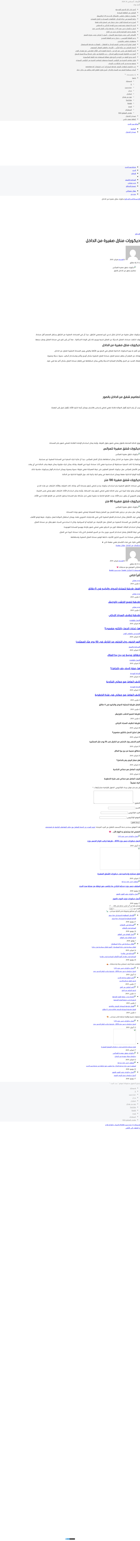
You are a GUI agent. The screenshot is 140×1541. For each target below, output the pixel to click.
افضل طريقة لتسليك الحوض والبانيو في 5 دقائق (114, 588)
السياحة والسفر (130, 180)
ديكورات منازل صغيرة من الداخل (125, 1056)
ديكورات (137, 545)
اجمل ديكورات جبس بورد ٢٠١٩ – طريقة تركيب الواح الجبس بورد (114, 28)
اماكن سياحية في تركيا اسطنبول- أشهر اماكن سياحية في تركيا (114, 947)
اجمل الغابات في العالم (128, 937)
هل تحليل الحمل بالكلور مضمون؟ (122, 628)
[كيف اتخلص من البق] (128, 987)
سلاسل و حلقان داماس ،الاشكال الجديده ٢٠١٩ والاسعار (116, 16)
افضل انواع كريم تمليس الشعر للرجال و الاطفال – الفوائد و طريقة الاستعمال (108, 44)
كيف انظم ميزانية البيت (127, 981)
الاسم (138, 807)
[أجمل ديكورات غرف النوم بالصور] (128, 894)
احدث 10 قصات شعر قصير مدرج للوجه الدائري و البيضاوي (116, 25)
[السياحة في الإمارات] (128, 924)
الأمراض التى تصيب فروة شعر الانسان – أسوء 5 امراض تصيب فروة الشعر (110, 35)
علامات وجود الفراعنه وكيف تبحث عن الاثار (121, 31)
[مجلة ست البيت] (134, 124)
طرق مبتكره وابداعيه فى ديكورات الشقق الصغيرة (118, 874)
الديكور (133, 177)
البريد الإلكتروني (134, 812)
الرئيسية (137, 199)
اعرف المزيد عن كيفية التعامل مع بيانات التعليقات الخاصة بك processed (70, 827)
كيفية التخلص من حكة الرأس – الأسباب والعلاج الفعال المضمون (113, 47)
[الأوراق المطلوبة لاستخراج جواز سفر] (122, 915)
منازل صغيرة (120, 545)
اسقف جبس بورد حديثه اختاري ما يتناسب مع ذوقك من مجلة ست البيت (109, 886)
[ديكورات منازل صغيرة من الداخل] (124, 1053)
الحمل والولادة (135, 620)
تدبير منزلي (132, 183)
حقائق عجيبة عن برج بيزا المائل (123, 655)
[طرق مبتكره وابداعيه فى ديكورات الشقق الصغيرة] (120, 869)
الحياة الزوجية (135, 673)
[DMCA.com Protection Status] (70, 1539)
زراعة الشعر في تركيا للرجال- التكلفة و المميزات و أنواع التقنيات (113, 19)
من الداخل (129, 545)
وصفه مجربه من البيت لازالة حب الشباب (122, 63)
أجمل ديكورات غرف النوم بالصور (126, 899)
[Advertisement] (78, 149)
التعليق (136, 803)
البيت (134, 170)
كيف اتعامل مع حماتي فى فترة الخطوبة (117, 695)
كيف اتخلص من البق (129, 990)
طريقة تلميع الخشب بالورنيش (124, 602)
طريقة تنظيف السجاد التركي (124, 615)
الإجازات (133, 173)
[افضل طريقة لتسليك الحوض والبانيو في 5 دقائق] (122, 1006)
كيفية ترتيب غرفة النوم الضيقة (125, 1000)
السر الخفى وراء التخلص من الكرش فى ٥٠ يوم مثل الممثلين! (108, 642)
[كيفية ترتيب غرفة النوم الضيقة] (124, 996)
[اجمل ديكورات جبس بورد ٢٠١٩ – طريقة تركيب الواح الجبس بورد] (129, 836)
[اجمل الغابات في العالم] (127, 934)
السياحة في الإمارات (129, 928)
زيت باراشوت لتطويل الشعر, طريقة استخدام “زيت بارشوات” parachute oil (111, 66)
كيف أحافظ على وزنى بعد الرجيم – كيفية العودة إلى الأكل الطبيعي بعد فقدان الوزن (105, 50)
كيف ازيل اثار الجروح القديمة (126, 9)
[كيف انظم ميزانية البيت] (127, 977)
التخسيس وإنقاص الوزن (131, 633)
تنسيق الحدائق (131, 186)
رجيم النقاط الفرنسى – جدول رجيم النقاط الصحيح (118, 38)
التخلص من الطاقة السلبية (126, 12)
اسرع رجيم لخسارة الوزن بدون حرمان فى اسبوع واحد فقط (115, 22)
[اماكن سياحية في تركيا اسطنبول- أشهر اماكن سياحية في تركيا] (123, 944)
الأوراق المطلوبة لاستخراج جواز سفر (124, 918)
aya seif (120, 259)
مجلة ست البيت (130, 167)
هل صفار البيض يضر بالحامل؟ (125, 668)
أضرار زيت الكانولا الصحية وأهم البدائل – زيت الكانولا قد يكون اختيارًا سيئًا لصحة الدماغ (105, 54)
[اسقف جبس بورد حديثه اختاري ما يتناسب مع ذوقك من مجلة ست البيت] (131, 881)
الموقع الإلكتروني (133, 817)
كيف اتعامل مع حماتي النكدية (123, 681)
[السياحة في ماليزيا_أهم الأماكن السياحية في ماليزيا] (128, 953)
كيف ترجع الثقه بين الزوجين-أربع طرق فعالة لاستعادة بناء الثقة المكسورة (109, 57)
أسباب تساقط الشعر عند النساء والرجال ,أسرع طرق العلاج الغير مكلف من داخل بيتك (106, 69)
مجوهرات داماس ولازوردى (127, 41)
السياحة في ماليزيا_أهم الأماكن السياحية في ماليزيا (118, 956)
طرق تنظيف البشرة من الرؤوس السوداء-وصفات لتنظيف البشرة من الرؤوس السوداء (106, 60)
